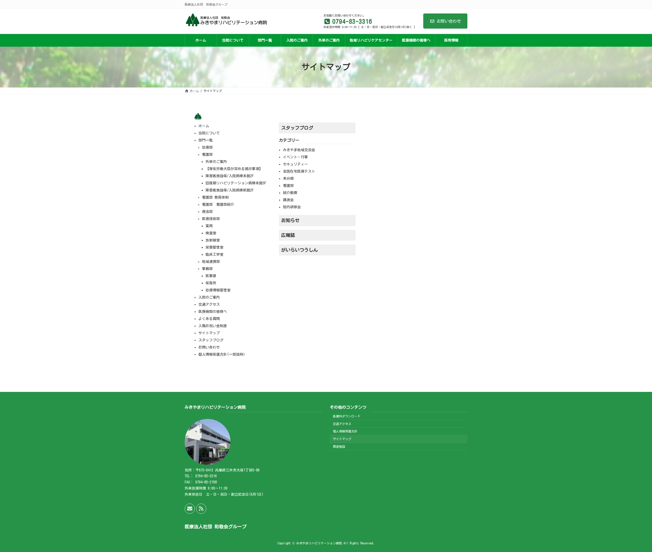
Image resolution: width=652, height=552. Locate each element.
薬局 (209, 226)
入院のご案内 (209, 297)
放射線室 (213, 240)
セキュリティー (295, 164)
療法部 (207, 211)
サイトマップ (209, 333)
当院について (209, 133)
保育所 (211, 283)
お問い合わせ (449, 21)
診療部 (207, 147)
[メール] (190, 509)
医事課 (211, 276)
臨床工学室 (214, 254)
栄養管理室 (214, 247)
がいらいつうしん (299, 250)
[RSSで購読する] (201, 509)
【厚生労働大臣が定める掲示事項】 (234, 169)
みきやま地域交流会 (299, 150)
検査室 (211, 233)
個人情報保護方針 (345, 431)
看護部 (207, 154)
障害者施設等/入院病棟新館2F (230, 190)
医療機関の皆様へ (212, 311)
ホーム (203, 126)
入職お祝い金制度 (212, 326)
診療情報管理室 (218, 290)
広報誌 (288, 235)
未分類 (288, 178)
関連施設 (339, 446)
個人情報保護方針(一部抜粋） (222, 354)
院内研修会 (292, 207)
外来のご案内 (216, 161)
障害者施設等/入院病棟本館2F (230, 176)
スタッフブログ (210, 340)
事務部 (207, 269)
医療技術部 (211, 219)
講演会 (288, 200)
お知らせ (290, 220)
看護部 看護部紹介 (218, 204)
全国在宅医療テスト (299, 171)
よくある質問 (209, 318)
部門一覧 (205, 140)
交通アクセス (209, 304)
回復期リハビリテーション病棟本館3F (236, 183)
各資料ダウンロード (346, 416)
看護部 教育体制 (215, 197)
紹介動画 (290, 193)
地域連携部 (211, 261)
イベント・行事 (295, 157)
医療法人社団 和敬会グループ (216, 526)
